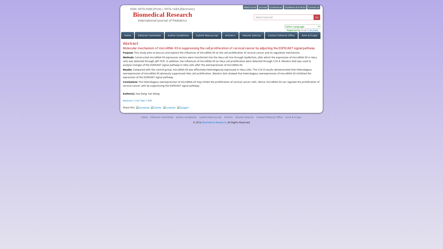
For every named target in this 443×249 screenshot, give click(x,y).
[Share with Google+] (183, 107)
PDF (150, 100)
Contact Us (313, 7)
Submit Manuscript (207, 35)
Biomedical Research (214, 122)
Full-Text (140, 100)
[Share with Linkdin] (169, 107)
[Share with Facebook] (143, 107)
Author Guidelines (178, 35)
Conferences (275, 7)
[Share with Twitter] (156, 107)
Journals (263, 7)
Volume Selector (251, 35)
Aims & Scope (309, 35)
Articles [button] (229, 35)
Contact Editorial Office (281, 35)
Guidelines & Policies (295, 7)
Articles (228, 117)
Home (129, 35)
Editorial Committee (149, 35)
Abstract (128, 100)
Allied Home (250, 7)
